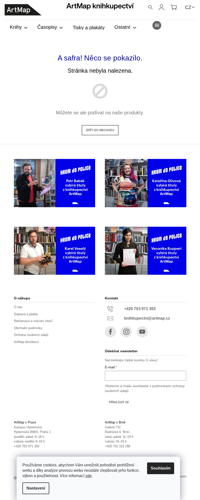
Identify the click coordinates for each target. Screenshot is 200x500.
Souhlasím (160, 468)
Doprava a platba (26, 314)
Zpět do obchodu (100, 130)
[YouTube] (142, 331)
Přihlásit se (119, 402)
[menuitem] (18, 27)
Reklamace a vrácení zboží (33, 321)
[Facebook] (110, 331)
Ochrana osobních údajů (31, 335)
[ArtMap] (23, 10)
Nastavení (36, 488)
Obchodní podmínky (28, 328)
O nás (18, 307)
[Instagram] (126, 331)
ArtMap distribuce (26, 342)
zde (88, 476)
